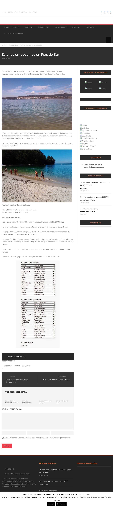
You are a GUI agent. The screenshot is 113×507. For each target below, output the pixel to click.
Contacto (90, 28)
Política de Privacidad (90, 497)
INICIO (4, 12)
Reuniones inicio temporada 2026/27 (11, 401)
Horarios (23, 356)
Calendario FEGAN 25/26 (94, 167)
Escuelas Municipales (13, 33)
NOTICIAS (23, 12)
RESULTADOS (13, 12)
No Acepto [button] (61, 504)
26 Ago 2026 (84, 190)
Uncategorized (13, 45)
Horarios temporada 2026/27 (45, 401)
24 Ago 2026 (84, 202)
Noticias (76, 28)
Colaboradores (62, 28)
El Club (16, 28)
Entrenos (84, 200)
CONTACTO (33, 12)
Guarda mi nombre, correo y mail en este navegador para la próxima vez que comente (37, 438)
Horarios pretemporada (27, 401)
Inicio (6, 28)
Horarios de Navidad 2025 (62, 401)
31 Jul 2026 (83, 214)
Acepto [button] (51, 504)
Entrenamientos (13, 356)
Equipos (28, 28)
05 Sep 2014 (6, 58)
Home (4, 45)
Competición (43, 28)
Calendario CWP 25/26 (93, 164)
